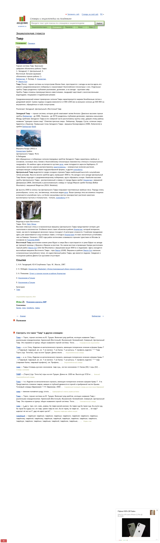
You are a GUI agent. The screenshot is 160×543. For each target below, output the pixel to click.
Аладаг (23, 316)
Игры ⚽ (92, 27)
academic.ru (22, 26)
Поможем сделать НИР (36, 302)
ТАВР (18, 374)
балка (18, 308)
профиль (30, 308)
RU (101, 14)
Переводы (68, 27)
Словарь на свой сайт (90, 14)
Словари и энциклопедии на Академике (51, 18)
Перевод (31, 43)
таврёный (20, 416)
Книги (80, 27)
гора (24, 308)
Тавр (18, 337)
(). (55, 269)
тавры (37, 308)
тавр (18, 357)
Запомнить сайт (73, 14)
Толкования (57, 27)
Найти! (99, 23)
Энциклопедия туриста (40, 27)
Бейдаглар (96, 316)
